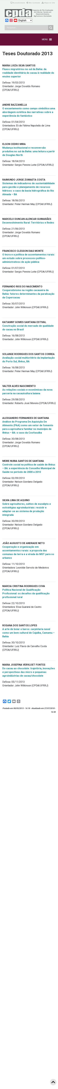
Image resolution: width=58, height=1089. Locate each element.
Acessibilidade (18, 3)
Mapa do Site (49, 3)
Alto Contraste (34, 3)
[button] (45, 39)
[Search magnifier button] (50, 27)
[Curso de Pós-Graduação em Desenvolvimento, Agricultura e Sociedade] (29, 13)
